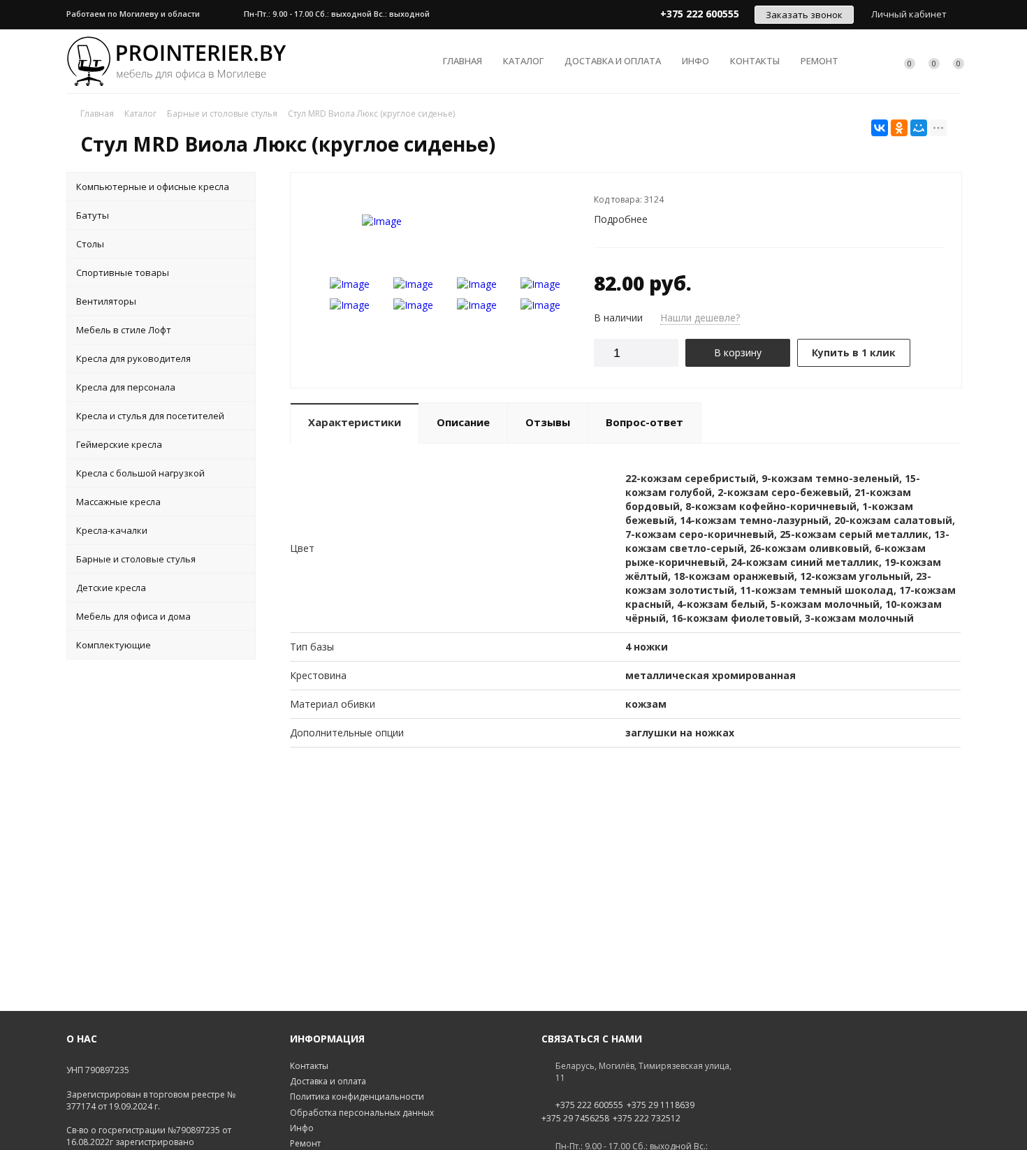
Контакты (755, 60)
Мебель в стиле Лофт (123, 329)
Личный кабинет (909, 14)
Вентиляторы (106, 301)
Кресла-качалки (111, 530)
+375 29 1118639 (660, 1105)
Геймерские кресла (119, 444)
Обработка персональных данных (362, 1113)
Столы (90, 244)
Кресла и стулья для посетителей (150, 415)
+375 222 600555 (589, 1105)
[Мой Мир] (918, 127)
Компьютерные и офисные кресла (152, 186)
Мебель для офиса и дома (133, 616)
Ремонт (819, 60)
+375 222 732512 (646, 1118)
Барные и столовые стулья (136, 559)
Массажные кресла (118, 501)
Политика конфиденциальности (357, 1096)
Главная (462, 60)
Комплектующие (113, 645)
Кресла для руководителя (133, 358)
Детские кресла (111, 587)
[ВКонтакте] (879, 127)
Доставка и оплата (613, 60)
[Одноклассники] (899, 127)
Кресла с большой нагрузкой (140, 473)
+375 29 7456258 (575, 1118)
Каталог (523, 60)
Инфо (695, 60)
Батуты (92, 215)
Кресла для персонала (125, 387)
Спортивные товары (122, 272)
